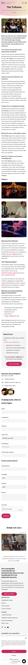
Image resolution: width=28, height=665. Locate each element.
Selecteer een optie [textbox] (7, 438)
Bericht (3, 492)
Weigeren (14, 655)
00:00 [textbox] (3, 487)
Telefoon (4, 426)
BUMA (18, 560)
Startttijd (4, 474)
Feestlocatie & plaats (7, 452)
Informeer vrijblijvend (12, 254)
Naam (3, 408)
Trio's (21, 10)
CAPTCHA (4, 505)
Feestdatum (4, 443)
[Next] (24, 27)
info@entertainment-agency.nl (10, 273)
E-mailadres (5, 417)
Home (3, 10)
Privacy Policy (14, 662)
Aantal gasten (5, 466)
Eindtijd (3, 483)
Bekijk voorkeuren (14, 659)
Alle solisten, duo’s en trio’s (12, 10)
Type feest (4, 434)
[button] (26, 638)
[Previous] (4, 27)
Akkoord (14, 651)
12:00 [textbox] (3, 478)
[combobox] (14, 438)
